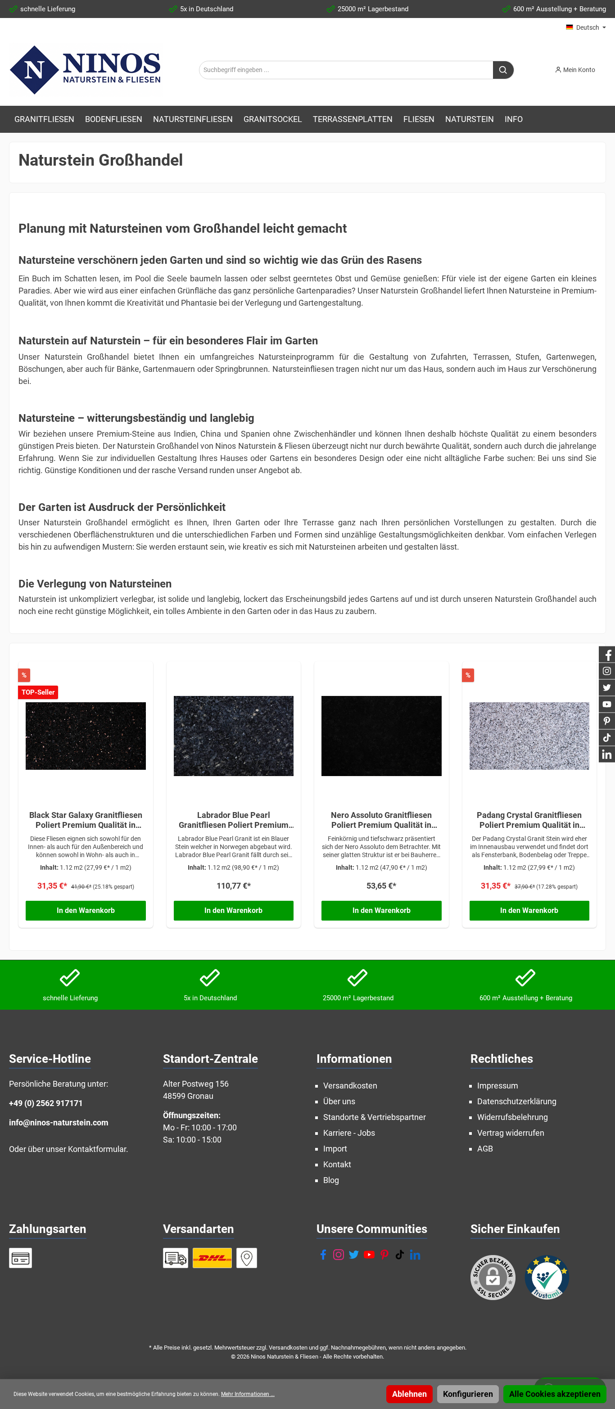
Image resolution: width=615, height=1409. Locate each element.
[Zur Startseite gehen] (86, 70)
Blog (331, 1180)
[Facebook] (323, 1254)
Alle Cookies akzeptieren (555, 1394)
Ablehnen (409, 1394)
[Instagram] (338, 1254)
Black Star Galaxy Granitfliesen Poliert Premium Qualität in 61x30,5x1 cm (85, 820)
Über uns (339, 1101)
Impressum (497, 1085)
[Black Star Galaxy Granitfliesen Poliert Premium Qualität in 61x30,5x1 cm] (86, 736)
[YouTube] (369, 1254)
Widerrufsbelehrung (512, 1117)
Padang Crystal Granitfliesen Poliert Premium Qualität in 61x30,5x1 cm (529, 820)
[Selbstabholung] (246, 1258)
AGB (485, 1148)
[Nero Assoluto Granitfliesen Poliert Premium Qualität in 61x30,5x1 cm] (381, 736)
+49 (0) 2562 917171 (46, 1103)
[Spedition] (176, 1258)
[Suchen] (503, 70)
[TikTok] (400, 1254)
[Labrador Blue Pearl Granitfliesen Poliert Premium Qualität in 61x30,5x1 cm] (234, 736)
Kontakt (337, 1164)
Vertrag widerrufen (510, 1133)
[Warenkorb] (609, 67)
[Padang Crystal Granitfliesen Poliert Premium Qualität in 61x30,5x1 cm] (530, 736)
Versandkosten (350, 1085)
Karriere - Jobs (349, 1133)
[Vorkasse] (20, 1258)
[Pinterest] (384, 1254)
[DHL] (212, 1258)
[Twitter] (354, 1254)
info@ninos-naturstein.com (59, 1122)
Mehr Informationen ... (248, 1394)
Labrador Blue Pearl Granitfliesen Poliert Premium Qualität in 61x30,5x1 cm (234, 820)
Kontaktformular (97, 1149)
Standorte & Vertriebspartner (374, 1117)
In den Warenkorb (86, 910)
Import (335, 1148)
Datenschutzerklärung (516, 1101)
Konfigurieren (468, 1394)
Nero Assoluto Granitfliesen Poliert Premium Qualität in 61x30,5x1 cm (381, 820)
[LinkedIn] (415, 1254)
